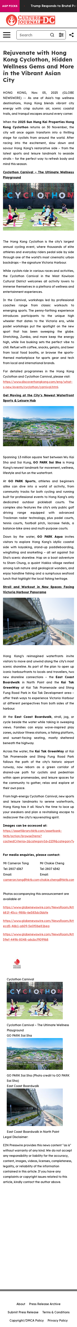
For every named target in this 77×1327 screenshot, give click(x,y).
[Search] (52, 35)
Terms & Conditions (56, 1312)
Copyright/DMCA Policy (27, 1320)
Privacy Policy (57, 1320)
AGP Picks (9, 6)
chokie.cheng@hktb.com (57, 880)
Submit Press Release (23, 1312)
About (20, 1304)
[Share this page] (71, 35)
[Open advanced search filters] (61, 35)
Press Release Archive (45, 1304)
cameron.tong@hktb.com (21, 880)
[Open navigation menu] (6, 35)
